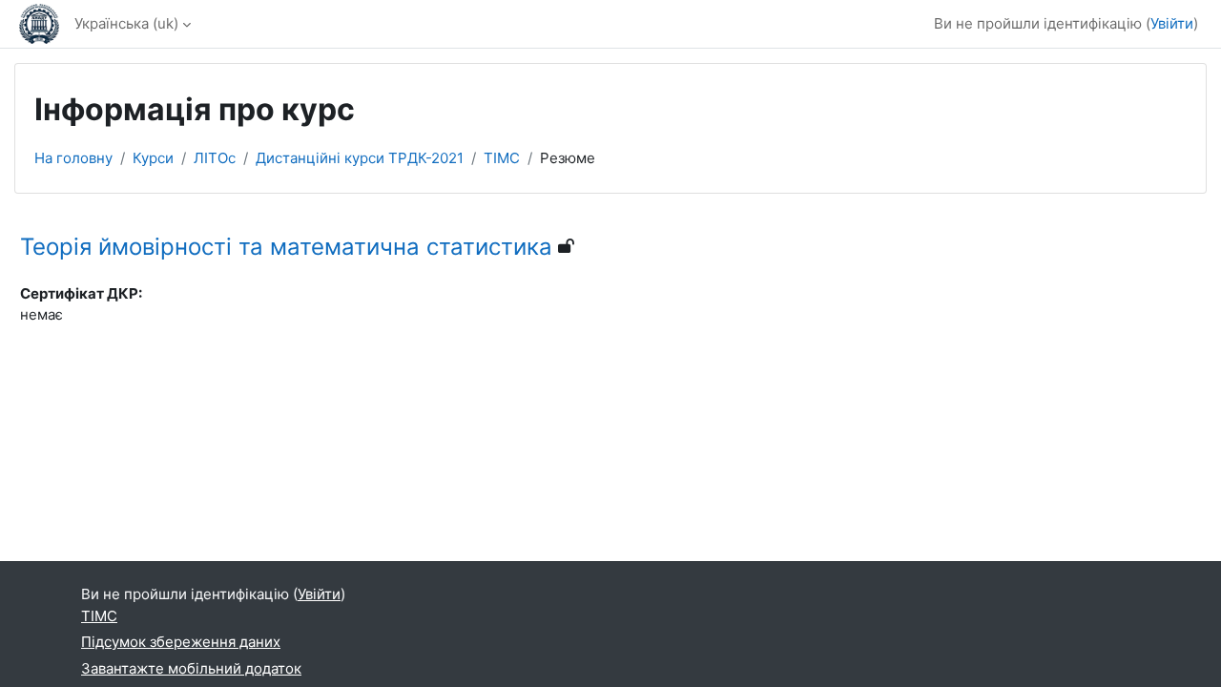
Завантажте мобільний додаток (191, 668)
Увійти (1171, 23)
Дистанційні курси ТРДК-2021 (360, 158)
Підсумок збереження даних (180, 642)
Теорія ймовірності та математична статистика (286, 246)
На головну (73, 158)
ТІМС (502, 158)
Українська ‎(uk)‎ (126, 23)
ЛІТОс (215, 158)
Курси (153, 158)
